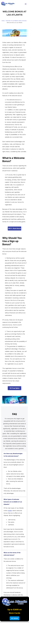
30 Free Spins (14, 388)
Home (3, 20)
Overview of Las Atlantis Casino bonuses (16, 20)
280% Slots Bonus (14, 228)
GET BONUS (14, 618)
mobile (10, 510)
